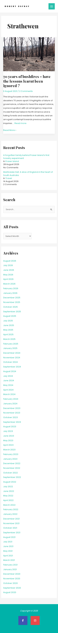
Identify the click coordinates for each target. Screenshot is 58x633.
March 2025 (9, 339)
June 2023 (8, 435)
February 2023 (10, 454)
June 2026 (8, 270)
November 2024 (11, 357)
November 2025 (11, 302)
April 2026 (8, 279)
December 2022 (11, 463)
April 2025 (8, 334)
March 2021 (9, 560)
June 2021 (8, 546)
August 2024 (9, 371)
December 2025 (11, 297)
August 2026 (9, 260)
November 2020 (11, 578)
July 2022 (8, 486)
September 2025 (12, 311)
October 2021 (10, 528)
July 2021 (7, 541)
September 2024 (12, 366)
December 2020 (11, 574)
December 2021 (11, 518)
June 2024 (8, 380)
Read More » (9, 130)
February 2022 (10, 509)
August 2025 (9, 316)
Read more (20, 123)
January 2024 (10, 403)
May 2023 (8, 440)
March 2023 (9, 449)
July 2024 (8, 376)
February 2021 (10, 564)
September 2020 (12, 587)
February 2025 (10, 343)
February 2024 (10, 399)
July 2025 (8, 320)
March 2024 (9, 394)
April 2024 (8, 389)
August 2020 (9, 592)
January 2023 (10, 459)
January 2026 (10, 293)
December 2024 (11, 353)
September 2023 (12, 422)
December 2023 (11, 408)
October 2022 (10, 472)
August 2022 (9, 481)
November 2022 (11, 468)
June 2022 (8, 491)
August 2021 (9, 537)
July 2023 (8, 431)
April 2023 (8, 445)
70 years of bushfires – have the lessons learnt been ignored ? (27, 81)
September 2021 (11, 532)
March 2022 (9, 505)
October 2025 (10, 307)
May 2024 (8, 385)
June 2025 (8, 325)
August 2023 (9, 426)
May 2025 (8, 329)
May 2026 (8, 274)
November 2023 (11, 412)
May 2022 (8, 495)
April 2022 (8, 500)
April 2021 (8, 555)
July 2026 (8, 265)
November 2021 (11, 523)
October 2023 (10, 417)
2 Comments (26, 91)
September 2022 (12, 477)
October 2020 (10, 583)
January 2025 (10, 348)
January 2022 (10, 514)
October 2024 (10, 362)
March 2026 (9, 283)
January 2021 (10, 569)
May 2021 (8, 551)
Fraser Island (12, 161)
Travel (8, 178)
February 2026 (10, 288)
